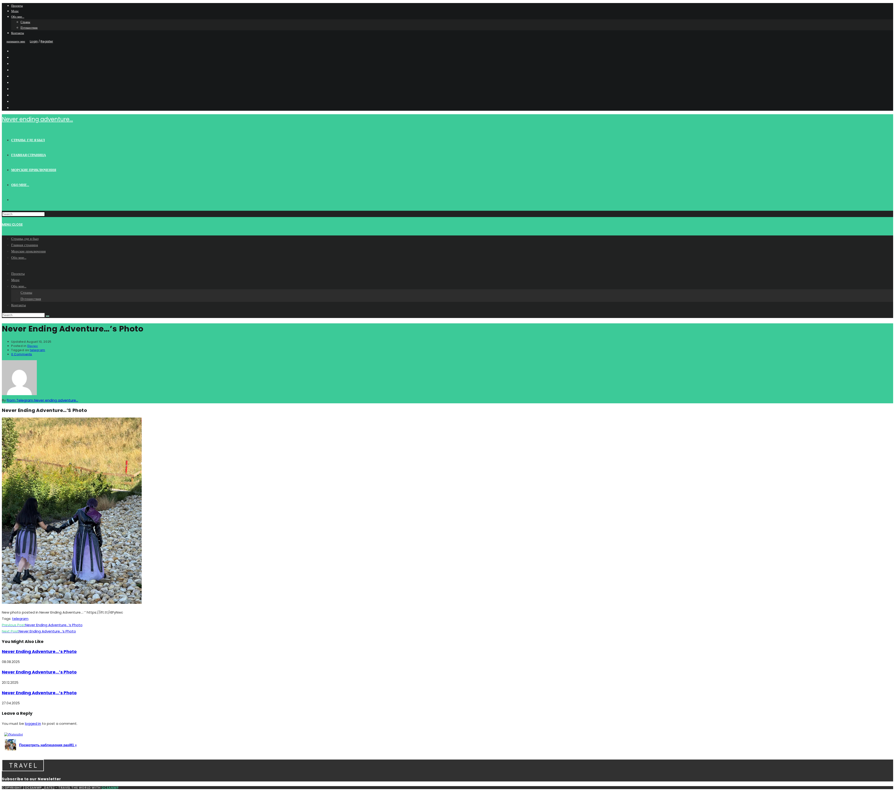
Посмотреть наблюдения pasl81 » (48, 745)
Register (47, 41)
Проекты (17, 5)
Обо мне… (17, 16)
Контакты (17, 33)
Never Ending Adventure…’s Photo (39, 651)
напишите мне (16, 41)
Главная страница (24, 244)
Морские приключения (28, 251)
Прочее (32, 346)
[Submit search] (47, 316)
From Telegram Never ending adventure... (42, 400)
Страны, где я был (24, 238)
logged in (33, 723)
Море (15, 11)
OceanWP (109, 787)
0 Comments (21, 354)
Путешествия (29, 28)
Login (34, 41)
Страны (25, 22)
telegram (37, 350)
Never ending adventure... (37, 119)
